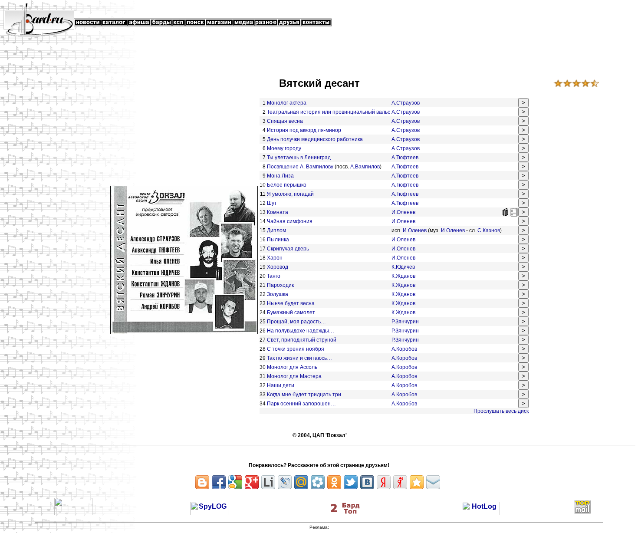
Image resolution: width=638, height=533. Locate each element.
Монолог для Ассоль (292, 367)
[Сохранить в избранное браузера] (417, 482)
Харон (275, 258)
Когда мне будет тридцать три (304, 395)
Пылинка (278, 240)
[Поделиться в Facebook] (219, 482)
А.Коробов (404, 349)
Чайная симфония (289, 221)
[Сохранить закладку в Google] (235, 482)
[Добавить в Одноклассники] (334, 482)
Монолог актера (286, 103)
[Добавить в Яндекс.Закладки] (384, 482)
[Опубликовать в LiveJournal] (285, 482)
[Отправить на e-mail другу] (433, 482)
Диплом (276, 230)
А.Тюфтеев (404, 158)
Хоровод (277, 267)
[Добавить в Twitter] (351, 482)
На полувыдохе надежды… (300, 331)
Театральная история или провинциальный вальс (328, 112)
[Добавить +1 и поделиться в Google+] (252, 482)
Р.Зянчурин (405, 322)
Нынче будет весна (291, 303)
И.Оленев (403, 212)
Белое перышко (286, 185)
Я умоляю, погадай (290, 194)
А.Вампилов (365, 167)
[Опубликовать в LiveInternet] (268, 482)
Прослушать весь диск (501, 411)
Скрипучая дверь (288, 249)
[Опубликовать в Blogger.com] (202, 482)
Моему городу (284, 148)
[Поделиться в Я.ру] (400, 482)
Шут (272, 203)
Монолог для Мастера (294, 376)
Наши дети (280, 385)
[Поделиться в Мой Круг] (318, 482)
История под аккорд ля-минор (304, 130)
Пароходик (280, 285)
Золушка (277, 294)
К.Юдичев (403, 267)
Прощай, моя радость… (296, 322)
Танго (273, 276)
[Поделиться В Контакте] (367, 482)
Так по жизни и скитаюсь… (299, 358)
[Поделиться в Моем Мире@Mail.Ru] (301, 482)
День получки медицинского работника (315, 139)
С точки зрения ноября (295, 349)
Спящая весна (285, 121)
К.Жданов (403, 276)
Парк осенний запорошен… (301, 404)
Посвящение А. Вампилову (300, 167)
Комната (277, 212)
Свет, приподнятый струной (301, 340)
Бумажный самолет (291, 312)
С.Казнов (488, 230)
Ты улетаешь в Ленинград (299, 158)
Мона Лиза (280, 176)
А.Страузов (405, 103)
